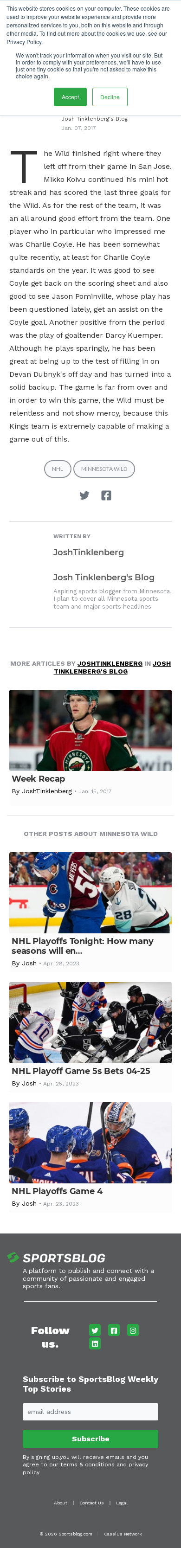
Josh (29, 963)
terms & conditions (87, 1464)
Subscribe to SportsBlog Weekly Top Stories (90, 1384)
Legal (122, 1502)
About (60, 1502)
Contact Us (91, 1502)
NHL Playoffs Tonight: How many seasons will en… (83, 946)
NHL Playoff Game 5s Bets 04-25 (81, 1071)
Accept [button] (70, 97)
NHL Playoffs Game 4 (57, 1191)
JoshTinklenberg (88, 552)
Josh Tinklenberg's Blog (94, 119)
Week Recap (38, 779)
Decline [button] (110, 97)
